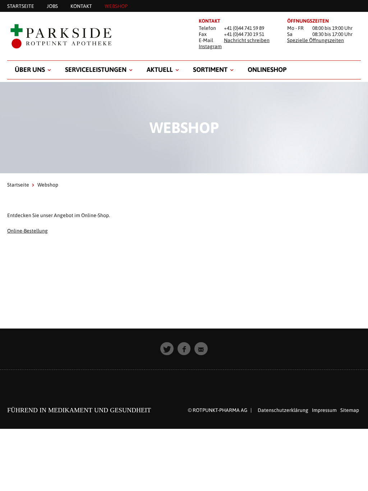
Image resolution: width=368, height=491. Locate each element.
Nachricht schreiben (247, 40)
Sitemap (349, 410)
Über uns (30, 69)
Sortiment (210, 69)
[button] (167, 348)
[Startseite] (95, 36)
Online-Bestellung (27, 231)
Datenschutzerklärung (283, 410)
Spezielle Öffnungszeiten (315, 40)
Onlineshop (267, 69)
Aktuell (160, 69)
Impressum (324, 410)
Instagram (210, 46)
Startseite (18, 185)
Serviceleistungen (95, 69)
